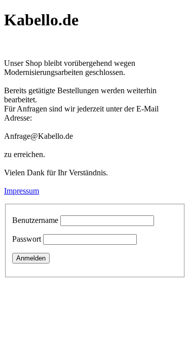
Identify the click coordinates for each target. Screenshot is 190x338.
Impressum (21, 190)
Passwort (26, 239)
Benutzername (35, 220)
